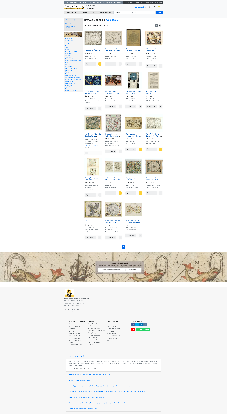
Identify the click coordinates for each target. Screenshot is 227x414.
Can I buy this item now (94, 328)
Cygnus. (88, 220)
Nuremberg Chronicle (71, 59)
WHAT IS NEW (111, 331)
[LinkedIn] (141, 324)
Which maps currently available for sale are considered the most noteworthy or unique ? (98, 403)
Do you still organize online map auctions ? (83, 408)
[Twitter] (137, 324)
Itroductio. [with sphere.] (151, 92)
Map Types (68, 66)
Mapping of (72, 328)
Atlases (67, 55)
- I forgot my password (113, 328)
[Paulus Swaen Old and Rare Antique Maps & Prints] (74, 7)
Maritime (67, 64)
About (141, 2)
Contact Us (91, 344)
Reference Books (70, 81)
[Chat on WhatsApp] (143, 329)
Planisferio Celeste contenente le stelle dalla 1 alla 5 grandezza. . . (133, 223)
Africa (67, 49)
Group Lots (68, 85)
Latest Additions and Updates (96, 330)
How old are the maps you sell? (79, 380)
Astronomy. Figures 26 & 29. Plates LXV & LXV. (113, 180)
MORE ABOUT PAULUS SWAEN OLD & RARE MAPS (81, 368)
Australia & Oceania (71, 51)
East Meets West (70, 83)
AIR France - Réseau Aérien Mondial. (92, 92)
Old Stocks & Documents (72, 77)
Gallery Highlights (93, 333)
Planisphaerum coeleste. (131, 179)
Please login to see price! (92, 145)
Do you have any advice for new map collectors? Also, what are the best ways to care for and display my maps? (107, 391)
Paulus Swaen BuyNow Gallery (94, 324)
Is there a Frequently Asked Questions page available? (87, 397)
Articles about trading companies (75, 341)
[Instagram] (145, 324)
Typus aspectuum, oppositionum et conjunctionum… (152, 180)
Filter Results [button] (70, 20)
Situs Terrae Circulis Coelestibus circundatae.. (153, 50)
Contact (137, 2)
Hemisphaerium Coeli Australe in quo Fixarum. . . (113, 222)
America (67, 44)
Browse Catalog (140, 7)
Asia (66, 47)
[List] (160, 25)
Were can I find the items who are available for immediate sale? (90, 374)
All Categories (69, 40)
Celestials (67, 26)
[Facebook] (133, 324)
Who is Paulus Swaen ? (76, 356)
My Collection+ (158, 2)
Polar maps (68, 53)
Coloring (71, 331)
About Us (109, 324)
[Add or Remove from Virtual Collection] (99, 64)
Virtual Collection (112, 338)
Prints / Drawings (70, 74)
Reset (73, 26)
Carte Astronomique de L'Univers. (133, 92)
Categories (68, 24)
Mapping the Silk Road (75, 344)
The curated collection (94, 335)
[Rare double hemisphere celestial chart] (133, 136)
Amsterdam (110, 343)
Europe (67, 46)
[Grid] (156, 25)
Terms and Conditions (94, 342)
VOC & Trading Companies (73, 79)
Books (67, 72)
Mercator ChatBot (93, 340)
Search (159, 12)
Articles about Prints (74, 338)
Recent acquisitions (71, 89)
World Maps (68, 42)
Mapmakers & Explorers (75, 333)
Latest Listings (129, 2)
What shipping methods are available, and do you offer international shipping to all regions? (99, 386)
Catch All (67, 87)
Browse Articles (73, 324)
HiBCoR (109, 340)
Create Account (149, 2)
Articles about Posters (75, 335)
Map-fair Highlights (70, 90)
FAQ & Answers (92, 337)
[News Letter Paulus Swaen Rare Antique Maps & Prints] (113, 267)
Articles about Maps (74, 326)
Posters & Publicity (70, 75)
